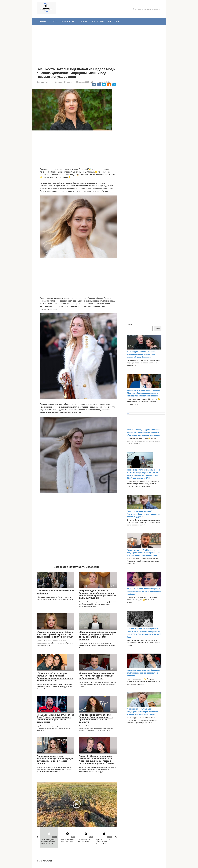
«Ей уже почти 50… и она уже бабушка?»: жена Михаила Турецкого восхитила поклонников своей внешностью (55, 677)
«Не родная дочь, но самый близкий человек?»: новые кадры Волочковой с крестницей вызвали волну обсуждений (97, 594)
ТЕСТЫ (53, 21)
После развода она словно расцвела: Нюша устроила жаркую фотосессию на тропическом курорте (55, 760)
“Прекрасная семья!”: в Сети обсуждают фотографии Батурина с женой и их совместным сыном (142, 711)
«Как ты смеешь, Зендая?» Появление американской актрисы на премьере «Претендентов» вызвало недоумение (144, 432)
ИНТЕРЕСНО (113, 21)
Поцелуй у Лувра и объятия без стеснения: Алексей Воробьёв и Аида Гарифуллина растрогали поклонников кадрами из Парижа (96, 760)
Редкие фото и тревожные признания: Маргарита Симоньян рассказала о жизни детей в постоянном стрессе (144, 393)
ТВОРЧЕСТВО (98, 21)
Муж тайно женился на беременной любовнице (55, 591)
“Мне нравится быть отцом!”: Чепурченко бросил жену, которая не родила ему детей (143, 514)
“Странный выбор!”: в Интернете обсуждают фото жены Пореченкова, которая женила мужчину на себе (143, 553)
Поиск (129, 325)
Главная (42, 21)
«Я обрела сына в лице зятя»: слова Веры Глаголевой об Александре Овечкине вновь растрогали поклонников (55, 718)
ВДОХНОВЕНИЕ (67, 21)
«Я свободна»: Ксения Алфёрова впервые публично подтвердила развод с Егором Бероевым (141, 354)
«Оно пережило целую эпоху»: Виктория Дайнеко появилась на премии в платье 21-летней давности (96, 718)
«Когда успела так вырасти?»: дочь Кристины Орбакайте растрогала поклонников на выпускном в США (55, 634)
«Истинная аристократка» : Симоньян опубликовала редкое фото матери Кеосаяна (143, 673)
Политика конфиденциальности (146, 9)
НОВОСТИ (83, 21)
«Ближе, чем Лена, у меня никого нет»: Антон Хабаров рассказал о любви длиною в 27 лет (96, 675)
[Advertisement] (99, 44)
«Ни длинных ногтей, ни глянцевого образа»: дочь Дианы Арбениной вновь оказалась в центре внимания (97, 636)
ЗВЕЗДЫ (107, 82)
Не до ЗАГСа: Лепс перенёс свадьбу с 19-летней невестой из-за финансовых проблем (144, 591)
